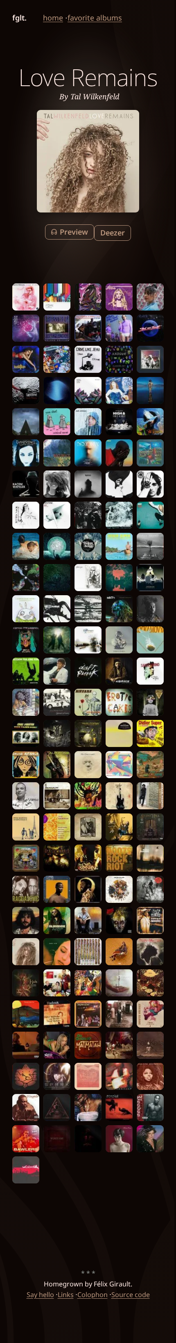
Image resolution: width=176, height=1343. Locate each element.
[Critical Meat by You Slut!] (56, 421)
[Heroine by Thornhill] (119, 484)
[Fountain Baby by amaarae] (88, 1107)
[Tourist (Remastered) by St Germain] (88, 639)
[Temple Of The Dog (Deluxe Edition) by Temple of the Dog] (56, 328)
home (53, 18)
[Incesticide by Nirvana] (88, 702)
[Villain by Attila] (88, 608)
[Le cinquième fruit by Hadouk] (119, 359)
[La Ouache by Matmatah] (88, 1045)
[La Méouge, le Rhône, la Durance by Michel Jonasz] (150, 858)
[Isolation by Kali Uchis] (25, 359)
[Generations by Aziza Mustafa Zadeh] (56, 702)
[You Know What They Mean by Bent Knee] (88, 297)
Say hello (40, 1294)
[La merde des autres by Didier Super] (150, 733)
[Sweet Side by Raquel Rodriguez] (56, 951)
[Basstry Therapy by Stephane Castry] (119, 795)
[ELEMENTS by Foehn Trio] (56, 297)
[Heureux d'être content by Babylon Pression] (119, 920)
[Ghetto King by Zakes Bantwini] (56, 889)
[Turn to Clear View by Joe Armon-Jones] (25, 577)
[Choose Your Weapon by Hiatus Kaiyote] (25, 639)
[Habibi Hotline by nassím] (119, 951)
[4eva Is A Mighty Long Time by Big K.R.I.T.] (88, 889)
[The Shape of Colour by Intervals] (119, 764)
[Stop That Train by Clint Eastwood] (88, 328)
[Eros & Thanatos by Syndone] (25, 390)
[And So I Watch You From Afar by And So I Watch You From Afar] (150, 764)
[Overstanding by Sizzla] (88, 858)
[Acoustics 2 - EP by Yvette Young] (25, 702)
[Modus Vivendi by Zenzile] (119, 1107)
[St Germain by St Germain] (88, 764)
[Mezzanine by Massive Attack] (56, 608)
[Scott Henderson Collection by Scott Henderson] (119, 1076)
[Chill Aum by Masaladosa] (25, 1076)
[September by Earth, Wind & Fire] (88, 1014)
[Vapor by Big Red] (25, 328)
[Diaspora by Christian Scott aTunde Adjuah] (88, 1138)
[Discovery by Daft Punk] (88, 671)
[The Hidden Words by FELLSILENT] (56, 858)
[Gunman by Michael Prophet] (150, 795)
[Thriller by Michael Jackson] (56, 671)
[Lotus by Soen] (56, 1107)
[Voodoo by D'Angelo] (150, 1107)
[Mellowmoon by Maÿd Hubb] (56, 639)
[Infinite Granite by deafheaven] (56, 390)
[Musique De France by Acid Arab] (119, 390)
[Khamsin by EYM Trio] (88, 1076)
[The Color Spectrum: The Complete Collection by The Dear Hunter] (88, 951)
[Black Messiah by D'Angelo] (88, 515)
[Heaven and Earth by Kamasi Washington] (150, 390)
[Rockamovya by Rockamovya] (150, 639)
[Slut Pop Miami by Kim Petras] (56, 1045)
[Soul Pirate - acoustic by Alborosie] (119, 671)
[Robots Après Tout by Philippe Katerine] (119, 328)
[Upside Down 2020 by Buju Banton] (88, 795)
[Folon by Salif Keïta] (150, 1045)
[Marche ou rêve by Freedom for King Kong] (25, 671)
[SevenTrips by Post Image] (56, 452)
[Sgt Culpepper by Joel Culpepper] (150, 608)
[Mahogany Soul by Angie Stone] (150, 1076)
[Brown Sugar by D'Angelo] (25, 1107)
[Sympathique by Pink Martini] (25, 827)
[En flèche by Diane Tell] (150, 1138)
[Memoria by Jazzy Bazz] (88, 452)
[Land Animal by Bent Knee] (119, 982)
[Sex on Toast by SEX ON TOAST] (150, 328)
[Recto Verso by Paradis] (25, 546)
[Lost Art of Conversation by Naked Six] (150, 484)
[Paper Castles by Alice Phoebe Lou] (150, 359)
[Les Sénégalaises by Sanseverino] (25, 795)
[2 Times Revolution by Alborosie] (56, 764)
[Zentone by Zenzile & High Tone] (56, 515)
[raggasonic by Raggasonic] (25, 889)
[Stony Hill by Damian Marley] (150, 827)
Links (66, 1294)
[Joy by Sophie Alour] (119, 827)
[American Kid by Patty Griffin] (88, 827)
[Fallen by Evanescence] (25, 452)
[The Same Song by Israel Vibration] (25, 733)
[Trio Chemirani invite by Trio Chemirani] (56, 827)
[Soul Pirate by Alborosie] (56, 920)
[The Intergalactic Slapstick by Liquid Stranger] (88, 733)
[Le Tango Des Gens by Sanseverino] (150, 671)
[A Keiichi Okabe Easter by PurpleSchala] (25, 608)
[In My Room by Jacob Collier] (119, 889)
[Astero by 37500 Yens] (88, 577)
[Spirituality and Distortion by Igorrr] (56, 733)
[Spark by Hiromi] (56, 1076)
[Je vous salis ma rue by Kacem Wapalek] (25, 484)
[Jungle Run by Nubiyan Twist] (119, 577)
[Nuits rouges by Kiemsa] (25, 1169)
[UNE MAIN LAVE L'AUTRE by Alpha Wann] (119, 452)
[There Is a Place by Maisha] (150, 982)
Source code (130, 1294)
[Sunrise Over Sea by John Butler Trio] (56, 795)
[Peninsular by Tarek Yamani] (88, 390)
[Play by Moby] (88, 546)
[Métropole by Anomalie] (150, 577)
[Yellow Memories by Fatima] (150, 297)
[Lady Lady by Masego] (119, 1045)
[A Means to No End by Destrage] (150, 702)
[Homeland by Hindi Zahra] (119, 1014)
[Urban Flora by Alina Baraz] (119, 639)
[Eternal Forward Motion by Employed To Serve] (56, 577)
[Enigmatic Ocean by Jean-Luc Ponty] (25, 920)
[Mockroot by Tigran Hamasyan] (150, 546)
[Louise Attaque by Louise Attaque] (25, 764)
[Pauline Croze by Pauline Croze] (119, 1138)
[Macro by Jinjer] (56, 546)
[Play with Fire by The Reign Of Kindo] (150, 515)
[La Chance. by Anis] (88, 920)
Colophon (92, 1294)
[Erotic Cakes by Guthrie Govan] (119, 702)
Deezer (112, 233)
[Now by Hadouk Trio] (56, 1014)
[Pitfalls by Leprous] (88, 484)
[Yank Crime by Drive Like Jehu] (88, 359)
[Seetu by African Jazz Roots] (119, 733)
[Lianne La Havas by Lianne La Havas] (56, 484)
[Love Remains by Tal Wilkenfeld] (25, 951)
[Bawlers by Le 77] (25, 1138)
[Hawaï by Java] (56, 982)
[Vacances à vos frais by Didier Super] (119, 546)
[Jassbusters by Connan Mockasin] (25, 1045)
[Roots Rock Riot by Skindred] (119, 858)
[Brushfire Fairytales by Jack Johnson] (88, 421)
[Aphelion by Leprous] (25, 421)
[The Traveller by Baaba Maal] (150, 421)
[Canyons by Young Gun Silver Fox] (25, 1014)
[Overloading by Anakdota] (56, 359)
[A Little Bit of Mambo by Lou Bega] (150, 920)
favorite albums (95, 18)
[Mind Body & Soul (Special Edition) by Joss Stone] (119, 297)
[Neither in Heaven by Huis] (25, 982)
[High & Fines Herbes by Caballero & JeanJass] (119, 421)
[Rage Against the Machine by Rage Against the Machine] (119, 515)
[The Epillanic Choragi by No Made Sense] (56, 1138)
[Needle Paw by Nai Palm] (25, 515)
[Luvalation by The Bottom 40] (88, 982)
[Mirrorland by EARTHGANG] (25, 858)
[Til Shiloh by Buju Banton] (150, 951)
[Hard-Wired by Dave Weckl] (25, 297)
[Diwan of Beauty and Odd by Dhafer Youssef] (150, 1014)
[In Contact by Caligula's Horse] (150, 452)
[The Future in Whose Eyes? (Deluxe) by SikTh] (119, 608)
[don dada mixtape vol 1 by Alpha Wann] (150, 889)
